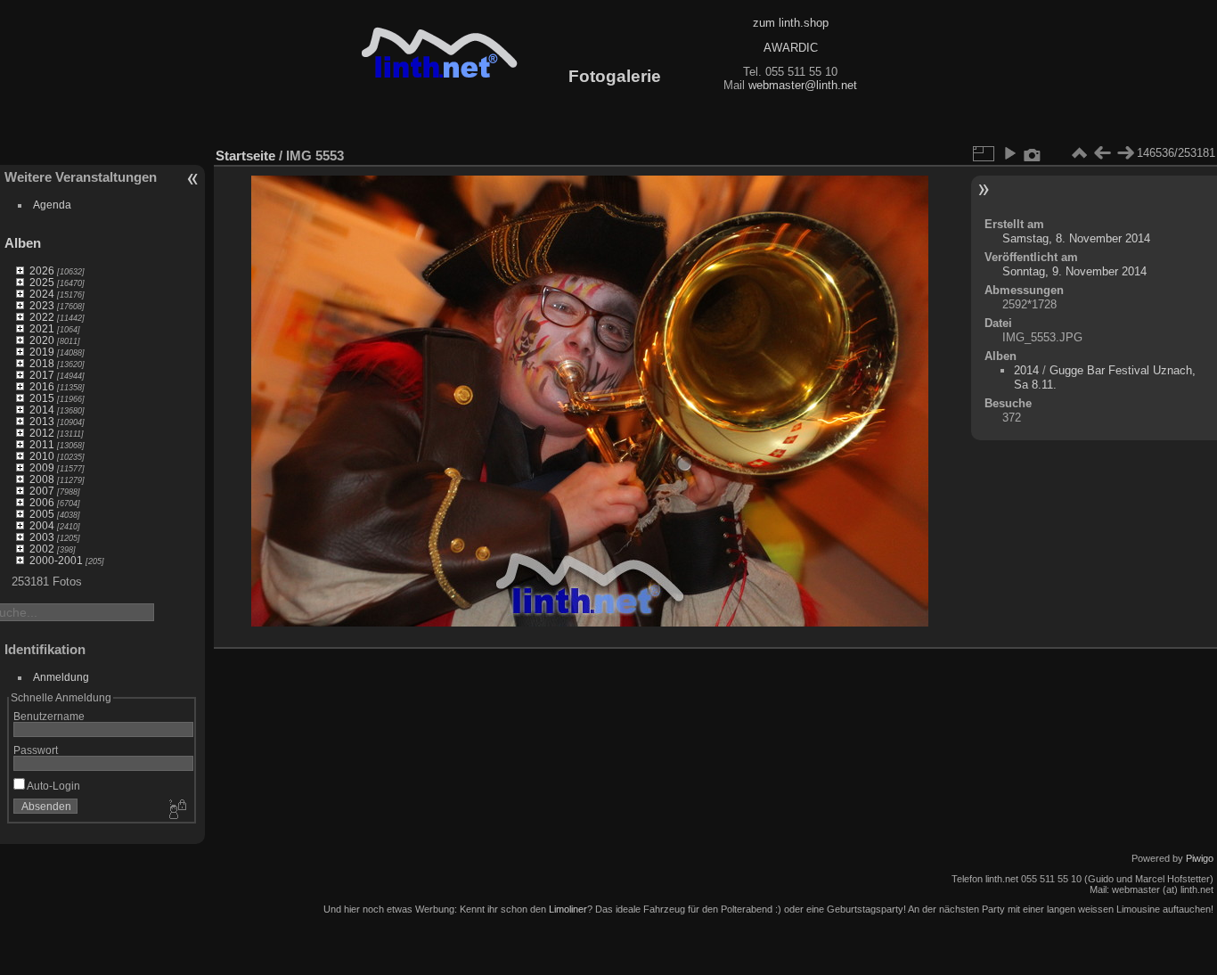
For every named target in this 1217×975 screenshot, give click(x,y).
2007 (41, 490)
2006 (41, 502)
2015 (41, 398)
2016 (41, 386)
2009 (41, 467)
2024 (41, 293)
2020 (41, 340)
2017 (41, 375)
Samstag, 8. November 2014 (1076, 238)
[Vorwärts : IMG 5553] (1125, 153)
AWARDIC (791, 47)
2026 (41, 270)
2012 (41, 432)
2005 (41, 514)
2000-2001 (56, 560)
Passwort (35, 750)
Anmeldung (61, 677)
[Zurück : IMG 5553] (1102, 153)
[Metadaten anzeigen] (1032, 153)
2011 (41, 444)
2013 (41, 421)
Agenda (52, 204)
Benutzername (49, 716)
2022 (41, 317)
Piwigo (1199, 858)
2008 (41, 479)
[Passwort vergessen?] (176, 810)
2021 (41, 328)
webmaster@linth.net (802, 85)
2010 (41, 456)
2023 (41, 305)
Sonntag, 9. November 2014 (1074, 271)
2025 (41, 282)
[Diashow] (1009, 153)
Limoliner (568, 909)
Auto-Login (52, 785)
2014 (41, 409)
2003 (41, 537)
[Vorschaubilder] (1078, 153)
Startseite (245, 155)
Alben (22, 242)
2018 (41, 363)
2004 (41, 525)
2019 (41, 351)
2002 (41, 548)
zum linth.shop (791, 22)
